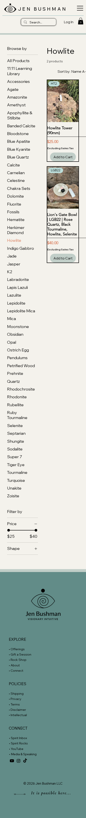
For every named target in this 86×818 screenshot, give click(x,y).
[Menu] (79, 8)
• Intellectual (18, 715)
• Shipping (16, 694)
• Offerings (17, 649)
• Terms (15, 704)
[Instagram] (18, 760)
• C (11, 671)
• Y (10, 749)
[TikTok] (25, 760)
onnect (18, 671)
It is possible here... (51, 793)
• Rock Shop (17, 660)
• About (14, 665)
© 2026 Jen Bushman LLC (43, 783)
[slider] (8, 530)
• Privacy (15, 699)
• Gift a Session (20, 654)
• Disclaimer (17, 710)
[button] (81, 21)
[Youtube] (11, 760)
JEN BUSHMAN (42, 9)
